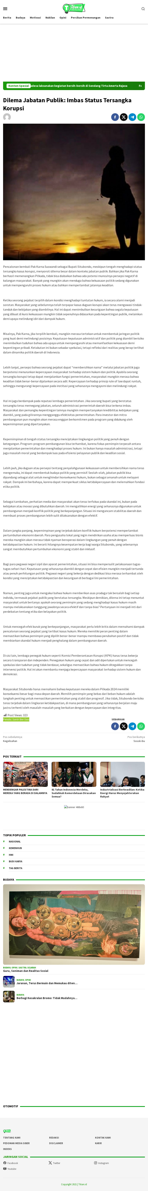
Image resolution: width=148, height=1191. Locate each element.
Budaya (7, 967)
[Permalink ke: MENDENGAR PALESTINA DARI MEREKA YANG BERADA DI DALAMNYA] (25, 774)
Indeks (7, 1149)
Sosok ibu (136, 739)
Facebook (13, 1163)
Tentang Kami (11, 1137)
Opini (15, 967)
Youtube (12, 1169)
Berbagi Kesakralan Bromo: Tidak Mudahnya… (47, 998)
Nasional (15, 841)
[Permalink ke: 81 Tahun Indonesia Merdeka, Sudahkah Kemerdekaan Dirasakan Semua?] (74, 774)
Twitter (56, 1163)
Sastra (22, 967)
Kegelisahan (12, 739)
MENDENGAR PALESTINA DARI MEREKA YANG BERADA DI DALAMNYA (25, 791)
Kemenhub (15, 848)
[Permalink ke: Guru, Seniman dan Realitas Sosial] (74, 924)
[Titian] (74, 8)
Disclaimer (56, 1143)
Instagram (103, 1163)
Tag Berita (15, 868)
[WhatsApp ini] (141, 117)
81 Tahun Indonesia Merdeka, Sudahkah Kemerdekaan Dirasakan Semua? (74, 793)
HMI (11, 855)
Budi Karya (15, 861)
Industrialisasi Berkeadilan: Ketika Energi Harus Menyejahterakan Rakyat (122, 793)
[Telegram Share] (132, 117)
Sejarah (31, 967)
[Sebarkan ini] (115, 117)
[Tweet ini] (124, 117)
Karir (98, 1143)
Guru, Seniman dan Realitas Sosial (25, 971)
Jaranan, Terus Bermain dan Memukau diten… (47, 983)
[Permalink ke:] (7, 117)
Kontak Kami (103, 1137)
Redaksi (54, 1137)
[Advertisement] (74, 53)
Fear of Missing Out (129, 86)
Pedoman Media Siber (16, 1143)
